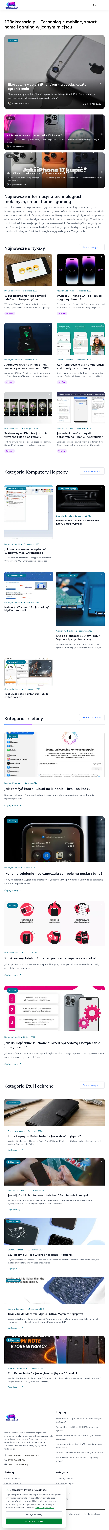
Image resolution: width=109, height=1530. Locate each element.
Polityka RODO (74, 1514)
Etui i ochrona (13, 1103)
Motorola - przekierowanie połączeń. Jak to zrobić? (79, 1452)
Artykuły (61, 1412)
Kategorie (62, 1472)
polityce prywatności (44, 1507)
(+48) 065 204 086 (16, 1460)
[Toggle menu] (102, 5)
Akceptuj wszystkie (34, 1521)
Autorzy (9, 1472)
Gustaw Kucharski (65, 359)
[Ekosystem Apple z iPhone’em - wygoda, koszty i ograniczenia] (54, 72)
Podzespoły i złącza (65, 1483)
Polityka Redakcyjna (92, 1514)
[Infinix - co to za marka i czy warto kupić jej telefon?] (54, 132)
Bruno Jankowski (12, 290)
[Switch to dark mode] (94, 5)
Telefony (13, 40)
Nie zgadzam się (34, 1514)
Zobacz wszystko (92, 247)
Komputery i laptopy (16, 489)
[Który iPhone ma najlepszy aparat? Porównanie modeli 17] (54, 170)
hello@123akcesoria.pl (18, 1464)
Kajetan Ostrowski (65, 290)
